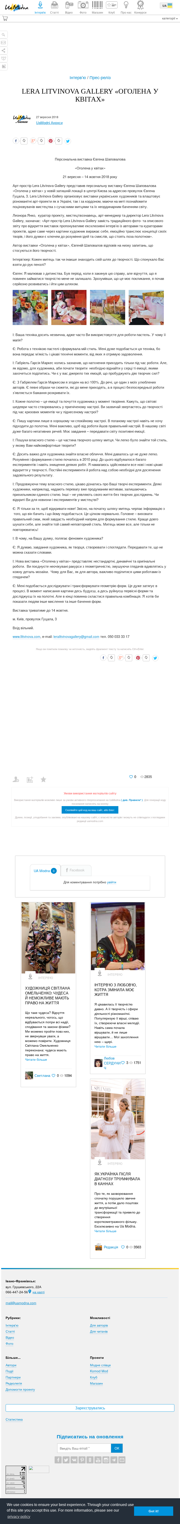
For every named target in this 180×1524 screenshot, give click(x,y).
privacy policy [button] (19, 1517)
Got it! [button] (154, 1511)
